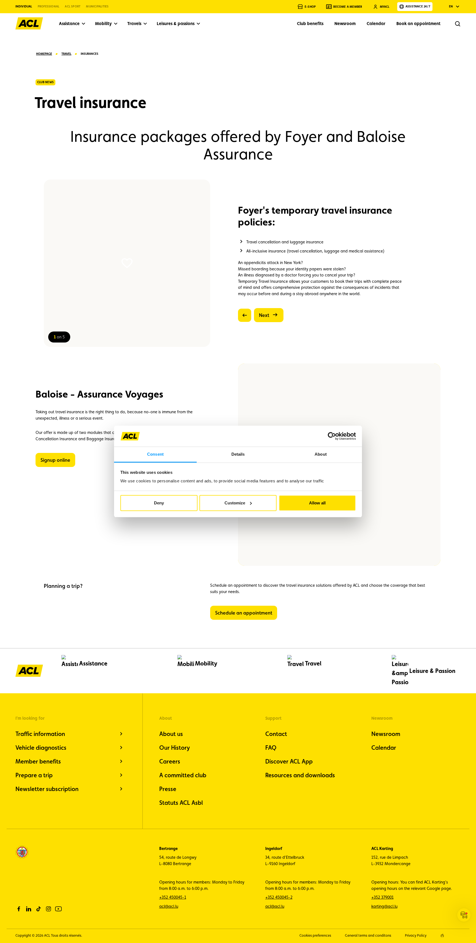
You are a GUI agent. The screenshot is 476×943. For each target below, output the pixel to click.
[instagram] (48, 909)
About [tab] (321, 454)
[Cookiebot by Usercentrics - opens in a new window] (332, 436)
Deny (159, 503)
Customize (235, 503)
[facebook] (18, 909)
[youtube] (58, 909)
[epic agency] (442, 935)
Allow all (317, 503)
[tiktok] (38, 909)
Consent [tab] (155, 454)
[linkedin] (28, 909)
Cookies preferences (315, 935)
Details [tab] (238, 454)
